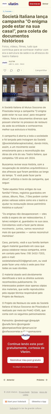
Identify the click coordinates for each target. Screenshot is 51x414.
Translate (8, 11)
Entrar (45, 4)
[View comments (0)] (11, 70)
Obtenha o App (39, 401)
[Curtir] (5, 70)
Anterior (10, 380)
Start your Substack (16, 401)
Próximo (40, 380)
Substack (14, 408)
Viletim (12, 61)
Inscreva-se (35, 4)
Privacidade (24, 392)
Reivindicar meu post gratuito (25, 360)
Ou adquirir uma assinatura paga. (25, 367)
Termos (34, 392)
